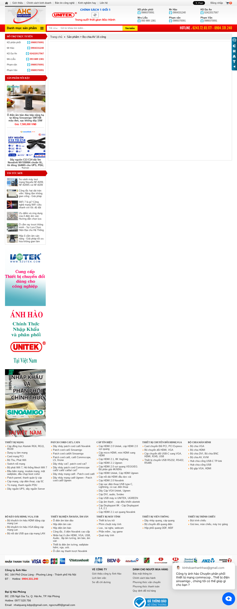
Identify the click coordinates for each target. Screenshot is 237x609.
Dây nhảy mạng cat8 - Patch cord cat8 (73, 474)
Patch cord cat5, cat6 (65, 442)
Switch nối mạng (16, 463)
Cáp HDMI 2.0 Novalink (111, 480)
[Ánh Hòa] (7, 2)
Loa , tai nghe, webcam (111, 528)
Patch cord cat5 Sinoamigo (67, 450)
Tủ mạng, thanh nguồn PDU (22, 485)
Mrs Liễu (25, 59)
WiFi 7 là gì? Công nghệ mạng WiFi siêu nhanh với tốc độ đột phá (30, 206)
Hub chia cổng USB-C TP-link (206, 461)
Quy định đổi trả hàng (144, 590)
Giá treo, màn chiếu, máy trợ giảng (209, 524)
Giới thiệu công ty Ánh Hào (106, 573)
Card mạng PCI (15, 456)
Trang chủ (56, 36)
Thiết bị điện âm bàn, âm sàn (69, 516)
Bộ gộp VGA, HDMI (200, 468)
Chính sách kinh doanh (39, 2)
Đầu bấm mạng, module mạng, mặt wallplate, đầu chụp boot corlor (26, 472)
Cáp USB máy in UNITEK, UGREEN (118, 498)
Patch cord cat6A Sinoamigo (68, 453)
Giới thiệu (17, 2)
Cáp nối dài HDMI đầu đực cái (115, 476)
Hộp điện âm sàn (62, 524)
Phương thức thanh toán (146, 586)
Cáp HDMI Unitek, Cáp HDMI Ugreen (118, 473)
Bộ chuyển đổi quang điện (158, 524)
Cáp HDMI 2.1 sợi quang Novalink (117, 512)
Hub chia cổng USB (200, 464)
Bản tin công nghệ (64, 2)
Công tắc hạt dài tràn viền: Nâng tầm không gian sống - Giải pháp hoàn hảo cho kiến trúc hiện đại (31, 196)
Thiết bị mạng (14, 442)
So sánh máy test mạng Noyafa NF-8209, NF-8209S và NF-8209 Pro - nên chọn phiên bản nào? (31, 185)
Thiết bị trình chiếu (202, 516)
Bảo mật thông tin (142, 573)
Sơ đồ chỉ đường (101, 582)
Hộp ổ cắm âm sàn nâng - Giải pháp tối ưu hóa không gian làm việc (31, 240)
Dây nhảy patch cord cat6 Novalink (72, 446)
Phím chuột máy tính (110, 524)
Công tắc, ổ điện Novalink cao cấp (71, 531)
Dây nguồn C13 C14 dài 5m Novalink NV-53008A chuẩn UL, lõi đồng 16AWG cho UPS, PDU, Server (25, 163)
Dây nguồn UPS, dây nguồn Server (26, 488)
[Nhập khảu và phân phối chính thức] (25, 436)
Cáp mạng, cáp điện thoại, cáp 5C (25, 481)
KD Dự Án (25, 53)
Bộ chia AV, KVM (199, 457)
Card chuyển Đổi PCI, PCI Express (163, 446)
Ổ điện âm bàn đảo (63, 520)
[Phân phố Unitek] (83, 15)
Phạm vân (25, 64)
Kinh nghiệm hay (87, 2)
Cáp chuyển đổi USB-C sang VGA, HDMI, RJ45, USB (163, 455)
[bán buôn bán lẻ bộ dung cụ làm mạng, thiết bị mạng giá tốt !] (118, 563)
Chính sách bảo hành (144, 578)
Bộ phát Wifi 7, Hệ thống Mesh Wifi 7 (27, 467)
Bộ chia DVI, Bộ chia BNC (204, 453)
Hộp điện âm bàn (62, 528)
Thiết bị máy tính (108, 516)
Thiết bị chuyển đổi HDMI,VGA (162, 442)
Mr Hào (25, 48)
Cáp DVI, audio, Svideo (111, 494)
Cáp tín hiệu (104, 442)
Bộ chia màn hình (199, 442)
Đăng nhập (217, 2)
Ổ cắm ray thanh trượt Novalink (70, 551)
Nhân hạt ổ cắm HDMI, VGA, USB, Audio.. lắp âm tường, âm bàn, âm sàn (72, 538)
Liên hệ (104, 2)
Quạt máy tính (106, 535)
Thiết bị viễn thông (155, 516)
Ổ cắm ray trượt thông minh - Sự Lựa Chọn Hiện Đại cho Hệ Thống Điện (31, 228)
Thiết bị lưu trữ (107, 520)
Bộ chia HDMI (197, 450)
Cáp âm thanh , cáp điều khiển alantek (119, 501)
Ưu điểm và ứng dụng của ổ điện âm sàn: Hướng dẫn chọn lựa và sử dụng (30, 217)
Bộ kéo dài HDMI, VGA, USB (22, 516)
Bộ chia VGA (197, 446)
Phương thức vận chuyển (147, 582)
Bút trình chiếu (198, 520)
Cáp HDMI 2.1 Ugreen (110, 462)
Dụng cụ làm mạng (17, 452)
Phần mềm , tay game (111, 531)
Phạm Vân (25, 70)
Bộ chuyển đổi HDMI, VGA (158, 450)
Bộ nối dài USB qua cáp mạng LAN (26, 533)
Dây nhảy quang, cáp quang (159, 520)
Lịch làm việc (99, 578)
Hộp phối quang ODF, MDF (158, 528)
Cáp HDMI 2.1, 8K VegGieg (113, 459)
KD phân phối (25, 42)
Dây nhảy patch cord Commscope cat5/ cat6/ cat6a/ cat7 (71, 469)
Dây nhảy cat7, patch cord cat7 (70, 463)
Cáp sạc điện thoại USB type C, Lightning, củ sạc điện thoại (116, 485)
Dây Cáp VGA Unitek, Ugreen (114, 490)
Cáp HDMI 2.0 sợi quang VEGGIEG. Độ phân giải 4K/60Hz (118, 468)
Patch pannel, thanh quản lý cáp (24, 477)
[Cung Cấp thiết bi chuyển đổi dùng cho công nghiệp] (25, 305)
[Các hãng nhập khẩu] (25, 366)
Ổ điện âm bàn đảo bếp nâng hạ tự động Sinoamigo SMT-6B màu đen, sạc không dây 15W (25, 118)
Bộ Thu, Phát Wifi (16, 460)
